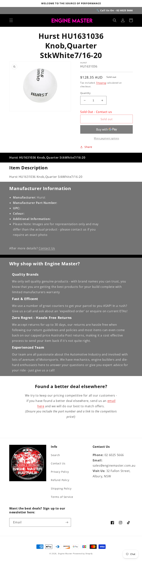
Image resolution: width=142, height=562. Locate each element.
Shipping (101, 82)
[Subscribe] (67, 522)
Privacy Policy (60, 471)
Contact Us (47, 248)
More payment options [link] (106, 138)
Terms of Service (62, 497)
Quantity (85, 93)
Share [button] (88, 147)
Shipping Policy (61, 488)
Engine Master (65, 553)
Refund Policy (60, 480)
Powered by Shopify (83, 553)
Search (55, 455)
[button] (11, 20)
